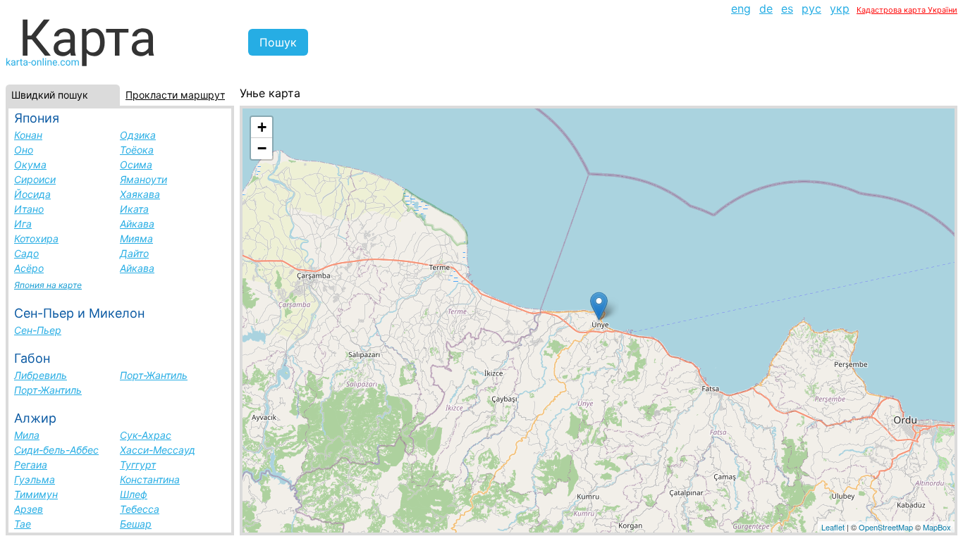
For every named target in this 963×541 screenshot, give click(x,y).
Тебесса (139, 509)
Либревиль (40, 375)
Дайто (134, 253)
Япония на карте (48, 285)
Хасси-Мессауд (157, 450)
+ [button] (261, 127)
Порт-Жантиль (154, 375)
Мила (26, 435)
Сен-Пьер (37, 330)
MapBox (937, 527)
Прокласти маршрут (175, 95)
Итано (29, 209)
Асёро (29, 268)
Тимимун (36, 494)
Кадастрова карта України (907, 10)
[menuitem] (741, 8)
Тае (22, 524)
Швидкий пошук (49, 95)
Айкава (137, 224)
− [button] (261, 148)
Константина (150, 479)
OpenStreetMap (886, 527)
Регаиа (30, 465)
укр (839, 8)
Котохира (36, 238)
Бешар (136, 524)
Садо (26, 253)
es (787, 8)
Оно (23, 150)
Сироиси (35, 179)
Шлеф (133, 494)
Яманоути (143, 179)
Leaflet (833, 527)
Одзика (138, 135)
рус (811, 8)
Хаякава (140, 194)
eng (741, 8)
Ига (23, 224)
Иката (134, 209)
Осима (136, 164)
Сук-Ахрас (145, 435)
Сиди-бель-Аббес (56, 450)
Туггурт (138, 465)
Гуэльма (34, 479)
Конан (28, 135)
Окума (30, 164)
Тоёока (137, 150)
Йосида (32, 194)
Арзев (28, 509)
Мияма (136, 238)
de (766, 8)
